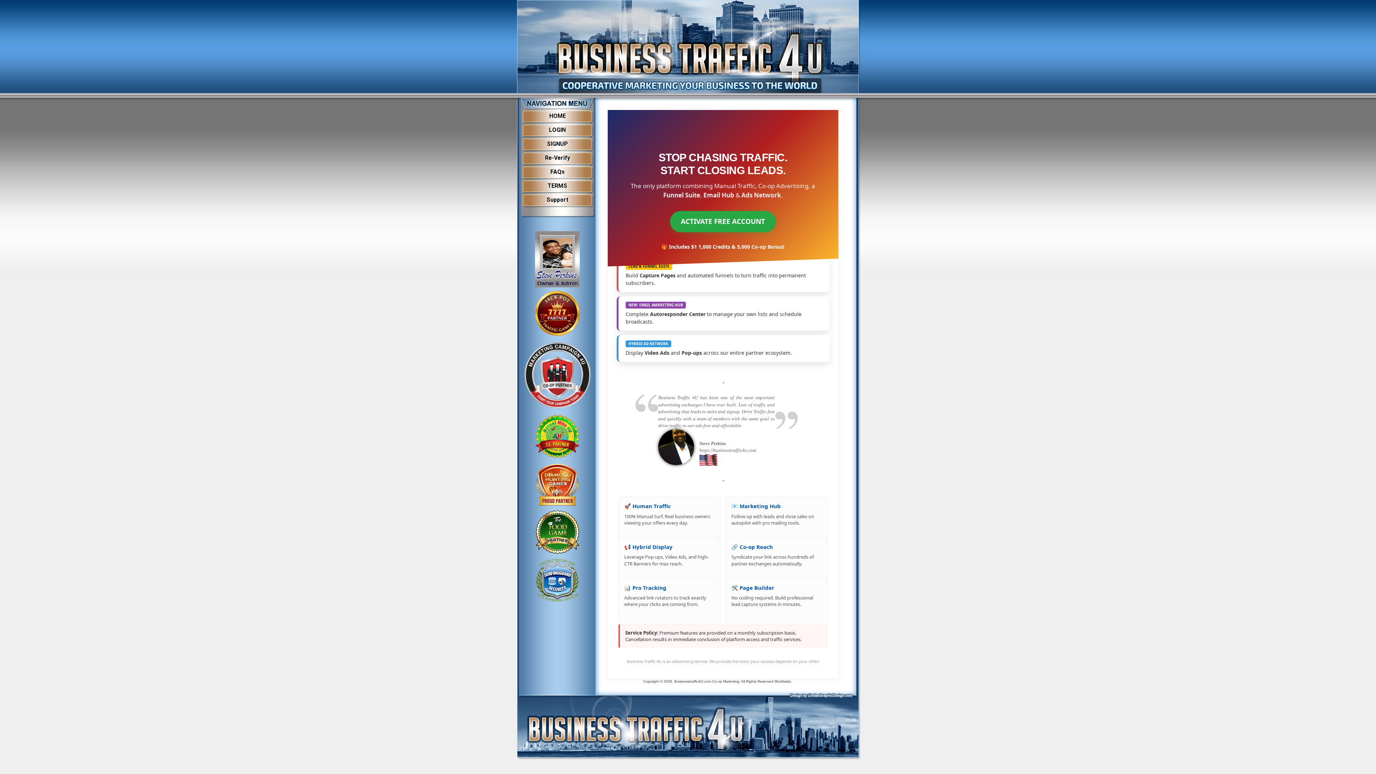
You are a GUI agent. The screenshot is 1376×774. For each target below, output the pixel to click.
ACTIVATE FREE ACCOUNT (723, 221)
